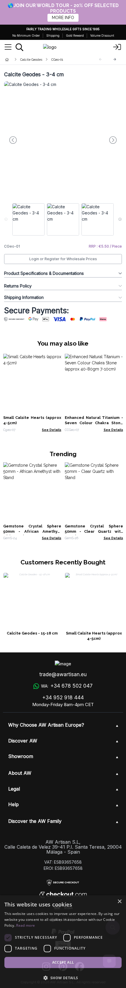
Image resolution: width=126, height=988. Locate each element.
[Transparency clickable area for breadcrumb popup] (38, 59)
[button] (63, 977)
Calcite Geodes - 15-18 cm (32, 633)
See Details (51, 430)
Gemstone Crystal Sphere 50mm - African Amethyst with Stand (32, 531)
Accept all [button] (63, 962)
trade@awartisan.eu (63, 674)
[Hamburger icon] (8, 47)
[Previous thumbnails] (6, 219)
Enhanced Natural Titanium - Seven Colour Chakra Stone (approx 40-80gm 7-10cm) (94, 422)
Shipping (52, 35)
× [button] (119, 901)
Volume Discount (102, 35)
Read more (25, 925)
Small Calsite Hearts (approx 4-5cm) (94, 636)
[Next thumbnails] (120, 219)
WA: (67, 686)
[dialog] (63, 941)
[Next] (115, 59)
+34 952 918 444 (63, 698)
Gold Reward (75, 35)
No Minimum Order (26, 35)
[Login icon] (117, 47)
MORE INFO (63, 17)
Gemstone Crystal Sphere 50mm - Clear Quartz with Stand (94, 531)
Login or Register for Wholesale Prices (63, 259)
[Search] (19, 47)
